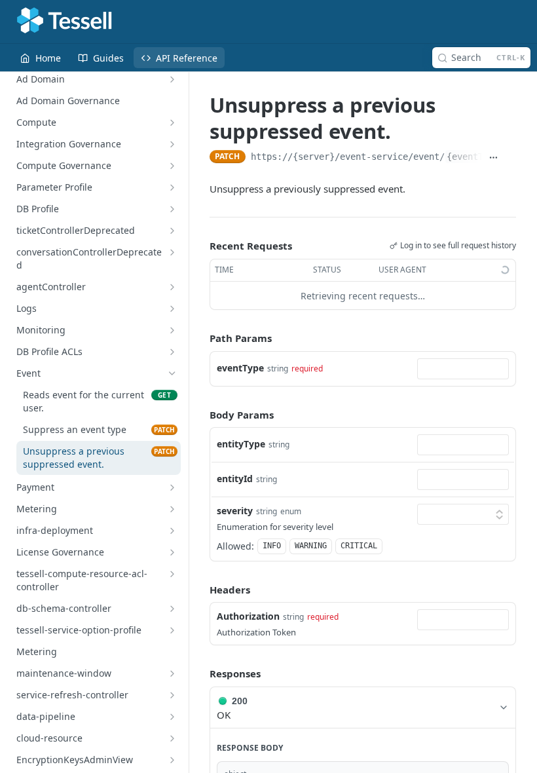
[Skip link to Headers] (200, 590)
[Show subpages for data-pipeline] (172, 716)
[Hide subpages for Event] (172, 373)
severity (235, 510)
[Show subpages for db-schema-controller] (172, 608)
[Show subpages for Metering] (172, 509)
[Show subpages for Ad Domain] (172, 79)
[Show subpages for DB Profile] (172, 209)
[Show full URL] (493, 158)
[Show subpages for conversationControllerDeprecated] (172, 252)
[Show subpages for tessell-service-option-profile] (172, 630)
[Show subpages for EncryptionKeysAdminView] (172, 760)
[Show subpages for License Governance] (172, 552)
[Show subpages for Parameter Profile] (172, 187)
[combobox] (463, 368)
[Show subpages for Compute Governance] (172, 165)
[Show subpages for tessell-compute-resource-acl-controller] (172, 574)
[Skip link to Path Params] (200, 339)
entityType (241, 444)
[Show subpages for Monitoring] (172, 330)
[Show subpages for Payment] (172, 487)
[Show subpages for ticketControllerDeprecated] (172, 230)
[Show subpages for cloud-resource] (172, 738)
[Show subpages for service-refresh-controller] (172, 695)
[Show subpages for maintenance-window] (172, 673)
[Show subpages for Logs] (172, 308)
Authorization (248, 616)
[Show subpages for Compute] (172, 122)
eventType (240, 368)
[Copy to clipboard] (510, 158)
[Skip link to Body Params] (200, 415)
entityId (235, 478)
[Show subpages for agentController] (172, 287)
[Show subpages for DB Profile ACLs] (172, 352)
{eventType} (475, 156)
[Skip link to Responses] (200, 674)
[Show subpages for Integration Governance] (172, 144)
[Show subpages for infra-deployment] (172, 530)
